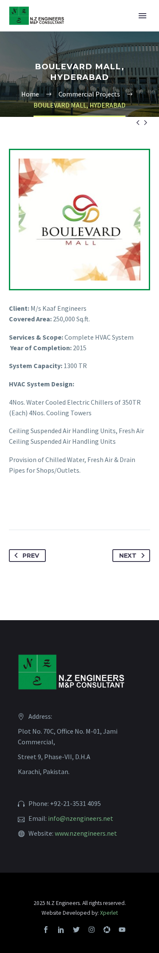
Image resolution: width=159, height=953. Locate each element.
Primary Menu (142, 15)
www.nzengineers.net (86, 833)
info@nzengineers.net (80, 818)
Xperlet (109, 912)
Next (128, 555)
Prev (30, 555)
